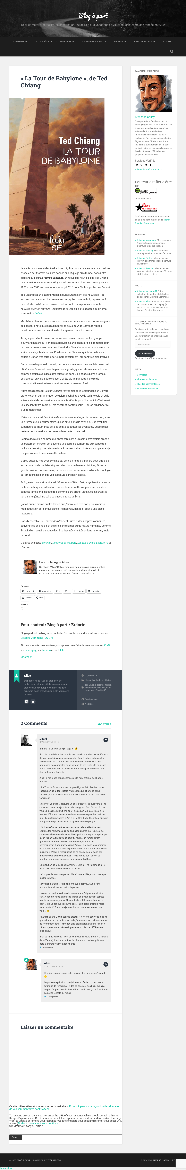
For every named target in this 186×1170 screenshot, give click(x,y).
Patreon (46, 650)
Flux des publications (147, 379)
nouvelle (101, 687)
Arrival (38, 313)
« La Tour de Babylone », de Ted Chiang (64, 81)
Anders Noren (161, 1160)
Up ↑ (174, 1160)
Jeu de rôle (42, 41)
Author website (33, 701)
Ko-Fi (107, 645)
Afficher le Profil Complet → (148, 169)
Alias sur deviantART (147, 291)
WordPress (67, 41)
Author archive (26, 701)
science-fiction (104, 685)
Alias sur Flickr (144, 301)
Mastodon (26, 656)
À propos (18, 41)
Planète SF (100, 690)
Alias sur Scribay (145, 250)
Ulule (61, 650)
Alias (47, 963)
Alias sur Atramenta (146, 240)
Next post (89, 704)
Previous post (91, 699)
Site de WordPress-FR (147, 388)
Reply (105, 740)
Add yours (104, 724)
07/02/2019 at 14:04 (53, 966)
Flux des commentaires (148, 384)
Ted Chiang (90, 685)
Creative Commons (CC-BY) (37, 637)
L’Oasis (167, 41)
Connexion (142, 375)
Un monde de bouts (94, 41)
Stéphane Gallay (145, 117)
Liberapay (30, 650)
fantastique (90, 687)
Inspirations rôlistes (101, 680)
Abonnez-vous (145, 353)
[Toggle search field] (172, 51)
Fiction (118, 41)
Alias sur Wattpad (145, 268)
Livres (88, 680)
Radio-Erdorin (143, 41)
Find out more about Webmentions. (38, 1123)
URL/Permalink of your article (26, 1126)
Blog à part (93, 15)
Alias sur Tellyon (145, 258)
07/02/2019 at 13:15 (49, 742)
